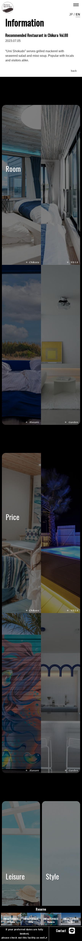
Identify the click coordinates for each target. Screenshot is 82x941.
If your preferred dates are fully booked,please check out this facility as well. (24, 933)
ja (70, 14)
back (74, 70)
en (78, 14)
